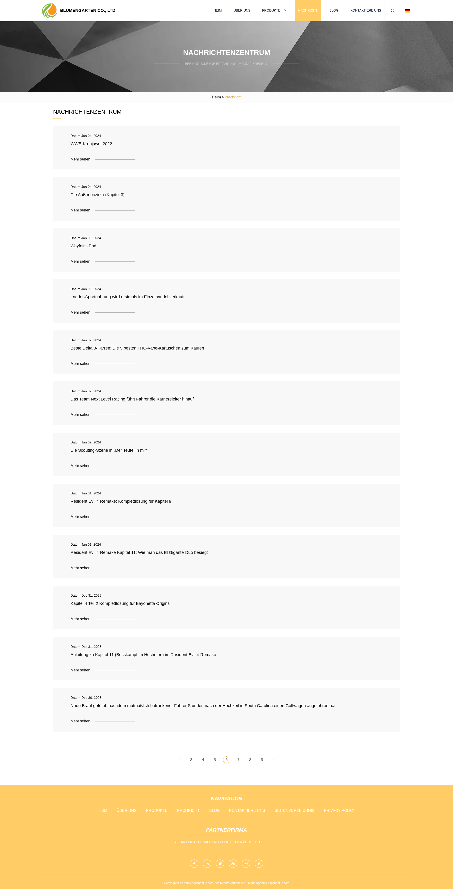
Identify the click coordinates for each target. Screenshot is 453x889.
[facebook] (194, 864)
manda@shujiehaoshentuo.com (268, 883)
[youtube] (233, 864)
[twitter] (220, 864)
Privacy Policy (340, 811)
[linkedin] (207, 864)
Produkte (271, 10)
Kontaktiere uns (365, 10)
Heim (218, 10)
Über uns (242, 10)
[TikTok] (259, 864)
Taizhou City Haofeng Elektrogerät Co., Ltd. (220, 842)
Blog (334, 10)
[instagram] (246, 864)
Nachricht (308, 10)
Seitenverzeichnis (295, 811)
